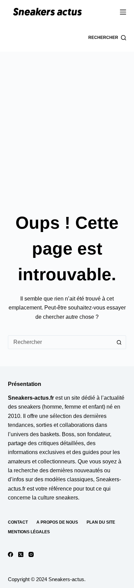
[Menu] (123, 12)
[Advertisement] (67, 122)
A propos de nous (57, 522)
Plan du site (101, 522)
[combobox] (60, 342)
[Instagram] (31, 554)
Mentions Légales (29, 531)
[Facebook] (10, 554)
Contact (18, 522)
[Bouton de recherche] (119, 342)
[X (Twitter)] (20, 554)
